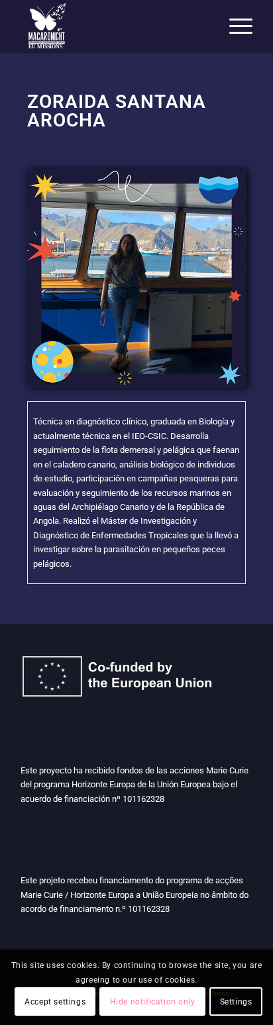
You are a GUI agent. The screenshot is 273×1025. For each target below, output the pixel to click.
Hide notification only (152, 1001)
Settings (236, 1001)
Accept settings (55, 1001)
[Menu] (234, 26)
